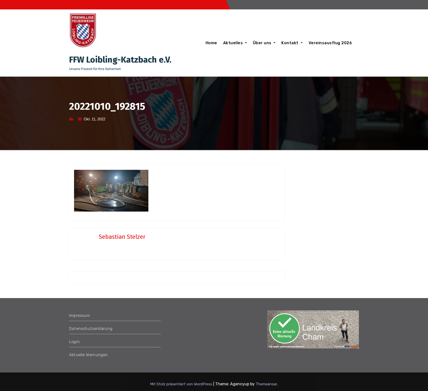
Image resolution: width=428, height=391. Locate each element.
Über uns (263, 43)
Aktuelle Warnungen (88, 354)
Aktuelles (233, 43)
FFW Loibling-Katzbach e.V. (120, 60)
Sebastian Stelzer (122, 236)
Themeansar (266, 384)
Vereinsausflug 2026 (330, 43)
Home (211, 43)
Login (74, 341)
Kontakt (290, 43)
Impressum (79, 315)
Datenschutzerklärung (90, 328)
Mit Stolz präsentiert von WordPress (181, 384)
